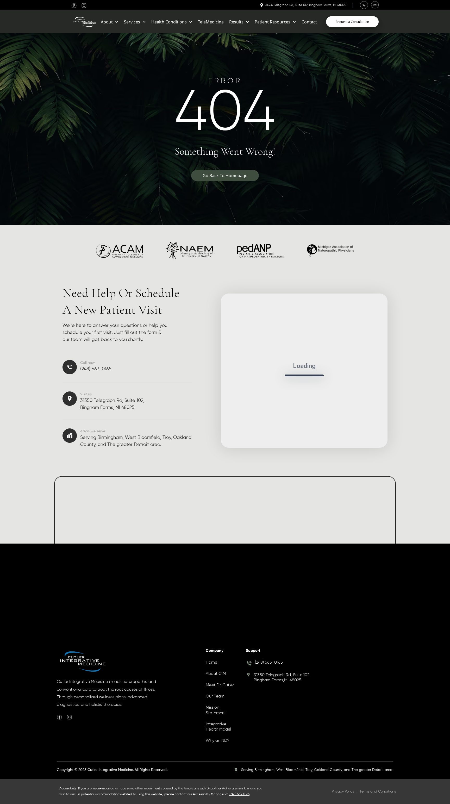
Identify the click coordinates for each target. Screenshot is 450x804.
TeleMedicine (211, 22)
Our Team (215, 696)
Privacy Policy (343, 791)
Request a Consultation (352, 22)
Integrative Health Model (218, 727)
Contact (309, 22)
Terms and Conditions (378, 791)
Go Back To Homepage (225, 175)
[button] (109, 22)
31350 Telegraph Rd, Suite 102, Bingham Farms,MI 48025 (282, 677)
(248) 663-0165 (269, 662)
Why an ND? (217, 741)
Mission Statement (216, 710)
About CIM (216, 674)
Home (211, 662)
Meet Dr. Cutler (220, 685)
